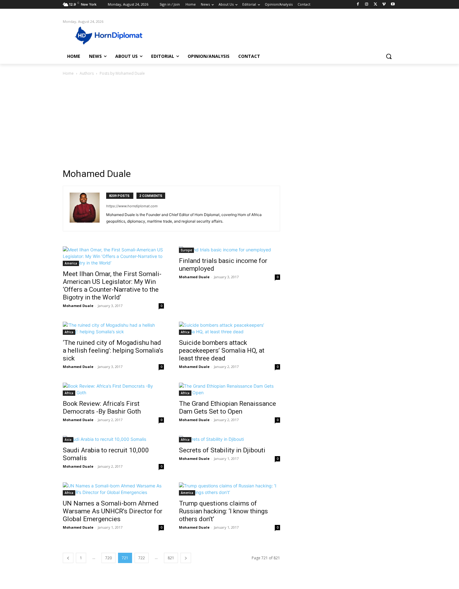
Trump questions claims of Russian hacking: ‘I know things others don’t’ (223, 511)
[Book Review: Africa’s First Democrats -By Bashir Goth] (113, 389)
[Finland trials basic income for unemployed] (229, 249)
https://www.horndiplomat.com (132, 206)
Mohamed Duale (78, 305)
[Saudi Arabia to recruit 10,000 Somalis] (113, 439)
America (71, 263)
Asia (68, 439)
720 (108, 558)
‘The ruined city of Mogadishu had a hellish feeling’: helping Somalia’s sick (113, 350)
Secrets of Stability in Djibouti (222, 450)
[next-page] (185, 558)
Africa (69, 332)
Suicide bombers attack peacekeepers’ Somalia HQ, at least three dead (221, 350)
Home (68, 73)
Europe (186, 250)
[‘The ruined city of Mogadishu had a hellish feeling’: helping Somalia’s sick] (113, 328)
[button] (388, 56)
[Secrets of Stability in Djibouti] (229, 439)
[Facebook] (358, 4)
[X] (375, 4)
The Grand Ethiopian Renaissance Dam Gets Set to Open (227, 407)
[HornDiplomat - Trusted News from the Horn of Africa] (113, 35)
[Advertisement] (229, 124)
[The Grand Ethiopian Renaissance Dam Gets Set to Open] (229, 389)
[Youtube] (392, 4)
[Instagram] (366, 4)
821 (171, 558)
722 (141, 558)
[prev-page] (68, 558)
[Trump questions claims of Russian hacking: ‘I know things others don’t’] (229, 489)
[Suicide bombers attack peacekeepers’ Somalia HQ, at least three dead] (229, 328)
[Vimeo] (383, 4)
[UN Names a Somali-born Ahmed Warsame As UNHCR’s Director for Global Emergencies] (113, 489)
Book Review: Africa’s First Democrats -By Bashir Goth (102, 407)
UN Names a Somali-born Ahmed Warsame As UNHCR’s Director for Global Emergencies (112, 511)
